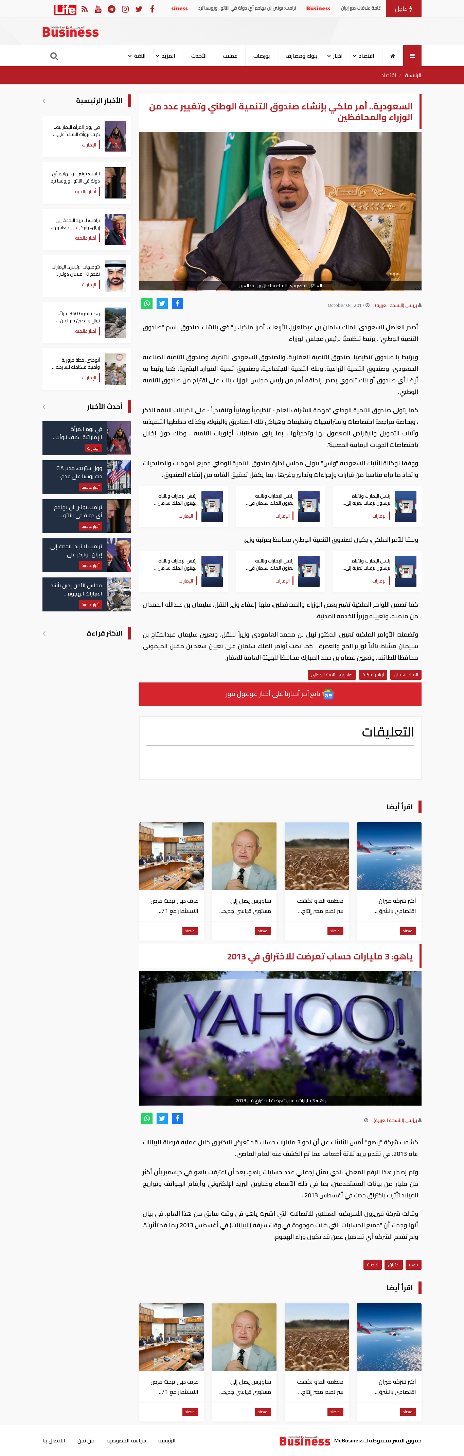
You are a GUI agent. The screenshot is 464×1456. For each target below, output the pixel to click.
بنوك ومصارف (301, 56)
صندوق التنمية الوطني (332, 675)
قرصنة (372, 1265)
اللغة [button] (140, 56)
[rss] (84, 9)
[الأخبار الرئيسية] (44, 100)
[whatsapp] (147, 304)
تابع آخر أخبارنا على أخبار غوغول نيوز (274, 693)
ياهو (413, 1265)
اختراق (393, 1265)
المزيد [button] (168, 56)
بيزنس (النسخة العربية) (396, 305)
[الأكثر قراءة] (44, 633)
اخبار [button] (338, 56)
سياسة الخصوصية (126, 1440)
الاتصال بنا (53, 1440)
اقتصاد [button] (366, 56)
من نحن (85, 1440)
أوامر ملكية (373, 675)
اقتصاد (388, 75)
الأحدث (199, 56)
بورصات (261, 56)
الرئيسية (413, 75)
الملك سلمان (406, 675)
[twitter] (162, 304)
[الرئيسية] (392, 56)
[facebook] (177, 304)
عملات (230, 56)
